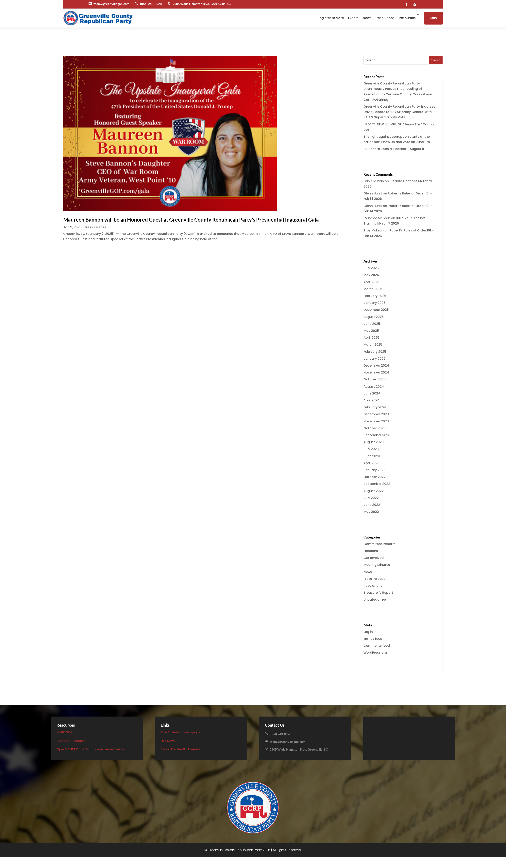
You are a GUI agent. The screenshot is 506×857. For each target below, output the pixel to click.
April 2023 (371, 463)
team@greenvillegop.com (111, 4)
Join (433, 18)
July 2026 (371, 268)
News (367, 18)
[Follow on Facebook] (406, 4)
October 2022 (374, 477)
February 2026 (374, 296)
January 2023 (374, 470)
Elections (370, 551)
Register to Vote (331, 18)
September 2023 (376, 435)
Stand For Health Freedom (181, 749)
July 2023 (371, 449)
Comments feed (376, 645)
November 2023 (376, 421)
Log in (368, 631)
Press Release (95, 227)
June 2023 (371, 456)
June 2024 (371, 393)
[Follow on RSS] (414, 4)
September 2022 (376, 484)
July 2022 (371, 498)
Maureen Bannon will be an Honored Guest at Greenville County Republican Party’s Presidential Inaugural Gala (191, 219)
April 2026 (371, 282)
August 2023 (373, 442)
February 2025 (374, 351)
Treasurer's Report (378, 592)
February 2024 (374, 407)
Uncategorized (375, 599)
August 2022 (373, 491)
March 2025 (372, 344)
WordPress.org (375, 652)
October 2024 (374, 379)
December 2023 (376, 414)
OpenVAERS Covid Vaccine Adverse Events (90, 749)
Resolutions (385, 18)
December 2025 (376, 309)
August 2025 (373, 317)
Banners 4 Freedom (72, 740)
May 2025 (371, 330)
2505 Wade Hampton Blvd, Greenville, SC (202, 4)
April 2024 (371, 400)
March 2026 (372, 289)
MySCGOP (65, 732)
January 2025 (374, 358)
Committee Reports (379, 544)
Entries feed (372, 638)
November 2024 (376, 372)
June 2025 (371, 323)
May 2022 (371, 511)
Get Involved (373, 558)
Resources (407, 18)
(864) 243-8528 (151, 4)
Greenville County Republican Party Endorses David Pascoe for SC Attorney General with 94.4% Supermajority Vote (399, 111)
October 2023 (374, 428)
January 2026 (374, 303)
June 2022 (371, 504)
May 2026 (371, 275)
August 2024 (373, 386)
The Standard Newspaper (181, 732)
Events (353, 18)
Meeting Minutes (376, 564)
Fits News (168, 740)
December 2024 (376, 365)
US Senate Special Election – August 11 (393, 149)
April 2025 (371, 337)
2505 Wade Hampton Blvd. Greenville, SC (299, 749)
